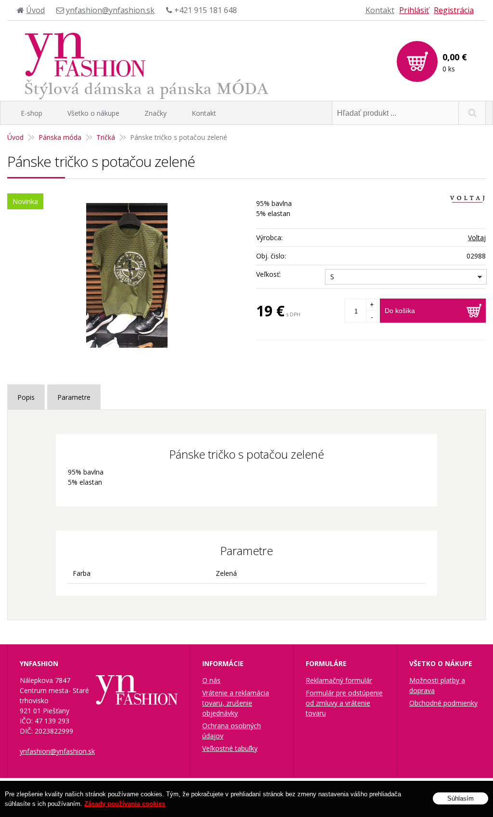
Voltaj (477, 237)
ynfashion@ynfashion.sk (110, 10)
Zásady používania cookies (124, 803)
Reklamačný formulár (339, 680)
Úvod (35, 10)
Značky (155, 113)
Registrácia (454, 10)
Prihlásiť (414, 10)
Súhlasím (460, 798)
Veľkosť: (268, 274)
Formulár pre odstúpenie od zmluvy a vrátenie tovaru (344, 703)
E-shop (31, 113)
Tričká (105, 137)
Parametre (74, 397)
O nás (211, 680)
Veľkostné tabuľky (230, 748)
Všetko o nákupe (93, 113)
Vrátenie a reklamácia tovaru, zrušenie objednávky (235, 703)
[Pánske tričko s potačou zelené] (126, 275)
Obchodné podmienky (443, 703)
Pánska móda (60, 137)
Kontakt (379, 10)
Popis (26, 397)
